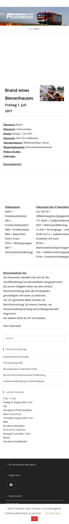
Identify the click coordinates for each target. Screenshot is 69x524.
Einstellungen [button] (53, 513)
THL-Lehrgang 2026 (12, 362)
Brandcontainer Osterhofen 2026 (20, 368)
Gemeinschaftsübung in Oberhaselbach (23, 381)
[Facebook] (11, 484)
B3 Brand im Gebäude (14, 429)
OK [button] (34, 518)
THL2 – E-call (9, 398)
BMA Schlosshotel (12, 414)
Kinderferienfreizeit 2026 (16, 356)
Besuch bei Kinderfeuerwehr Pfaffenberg (24, 374)
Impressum (12, 503)
